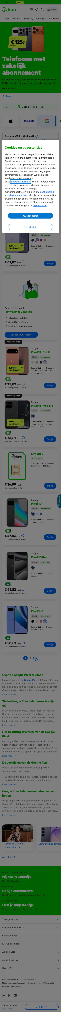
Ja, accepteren (30, 215)
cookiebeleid (47, 191)
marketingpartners (20, 181)
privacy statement (17, 195)
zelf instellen (40, 205)
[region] (31, 186)
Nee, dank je (30, 227)
